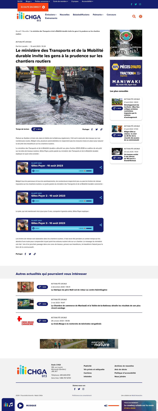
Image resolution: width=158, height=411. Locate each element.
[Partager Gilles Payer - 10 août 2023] (101, 167)
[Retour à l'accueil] (29, 16)
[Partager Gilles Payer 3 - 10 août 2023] (101, 225)
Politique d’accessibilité (125, 373)
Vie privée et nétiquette (94, 369)
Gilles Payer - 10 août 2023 (47, 165)
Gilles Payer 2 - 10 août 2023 (48, 195)
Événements (51, 18)
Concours (111, 14)
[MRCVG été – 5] (79, 344)
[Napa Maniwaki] (126, 73)
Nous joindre (120, 376)
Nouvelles (65, 14)
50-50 (20, 1)
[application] (62, 171)
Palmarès (97, 14)
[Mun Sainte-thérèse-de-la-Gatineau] (126, 43)
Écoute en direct (31, 7)
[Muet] (84, 171)
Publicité (87, 366)
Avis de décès (121, 369)
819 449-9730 (65, 375)
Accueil (18, 31)
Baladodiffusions (81, 14)
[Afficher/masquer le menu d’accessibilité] (140, 16)
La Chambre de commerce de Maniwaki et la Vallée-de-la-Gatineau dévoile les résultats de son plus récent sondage (95, 306)
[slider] (89, 171)
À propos (74, 1)
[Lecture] (33, 171)
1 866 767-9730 (65, 378)
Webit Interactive (137, 395)
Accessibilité (87, 1)
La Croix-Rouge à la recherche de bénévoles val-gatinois (76, 324)
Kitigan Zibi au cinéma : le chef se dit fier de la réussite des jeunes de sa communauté (131, 136)
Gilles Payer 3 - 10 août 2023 (48, 223)
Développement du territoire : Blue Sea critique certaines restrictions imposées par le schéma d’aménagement (131, 111)
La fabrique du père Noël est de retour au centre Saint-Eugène (79, 290)
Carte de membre (60, 1)
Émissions (50, 14)
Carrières (88, 373)
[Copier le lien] (101, 129)
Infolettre (88, 376)
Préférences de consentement (81, 395)
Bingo (28, 1)
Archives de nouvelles (124, 366)
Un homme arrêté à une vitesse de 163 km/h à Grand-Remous (131, 158)
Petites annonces (41, 1)
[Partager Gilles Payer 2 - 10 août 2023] (101, 197)
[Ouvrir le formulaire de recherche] (134, 16)
